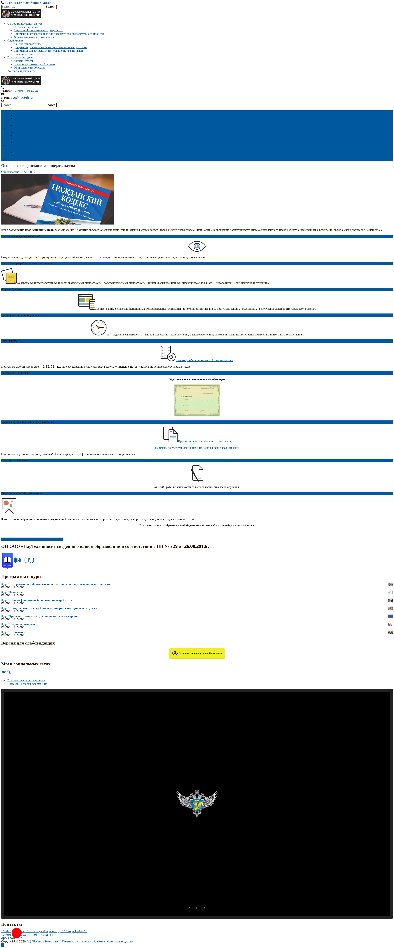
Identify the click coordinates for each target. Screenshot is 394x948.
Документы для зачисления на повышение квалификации (49, 51)
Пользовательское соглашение (26, 680)
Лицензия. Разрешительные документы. (38, 30)
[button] (190, 908)
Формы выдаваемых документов (34, 37)
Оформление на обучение (29, 68)
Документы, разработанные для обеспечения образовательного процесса (59, 34)
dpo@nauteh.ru (43, 3)
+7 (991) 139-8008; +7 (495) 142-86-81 (27, 935)
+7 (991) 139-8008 (17, 3)
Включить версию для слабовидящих (200, 653)
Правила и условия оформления (27, 684)
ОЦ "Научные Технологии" (43, 942)
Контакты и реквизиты (21, 71)
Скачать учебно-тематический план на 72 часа (204, 360)
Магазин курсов (24, 61)
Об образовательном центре (24, 24)
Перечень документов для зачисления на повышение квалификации (197, 448)
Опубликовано (10, 172)
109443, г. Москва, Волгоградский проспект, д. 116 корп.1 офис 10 (44, 931)
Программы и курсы (20, 57)
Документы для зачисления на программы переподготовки (50, 47)
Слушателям (15, 41)
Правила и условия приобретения (34, 64)
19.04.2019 (27, 172)
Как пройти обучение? (27, 44)
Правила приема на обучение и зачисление (204, 441)
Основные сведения (26, 27)
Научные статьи (23, 54)
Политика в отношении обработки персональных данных (98, 942)
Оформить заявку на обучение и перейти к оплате (32, 539)
